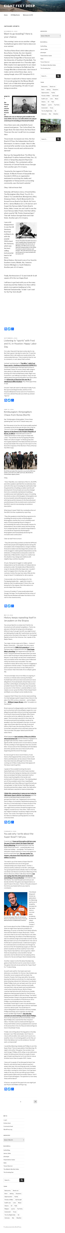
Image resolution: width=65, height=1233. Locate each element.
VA (55, 111)
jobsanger (43, 52)
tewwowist (44, 108)
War (50, 114)
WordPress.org (8, 1129)
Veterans (44, 114)
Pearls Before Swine (46, 55)
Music (56, 98)
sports (50, 105)
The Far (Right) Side (46, 111)
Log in (5, 1120)
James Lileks (44, 49)
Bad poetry (44, 86)
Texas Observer (45, 62)
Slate (41, 58)
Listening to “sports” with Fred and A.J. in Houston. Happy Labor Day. (20, 343)
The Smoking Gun (45, 68)
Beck (42, 89)
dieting (48, 89)
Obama (43, 101)
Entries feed (7, 1123)
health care (44, 98)
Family (53, 92)
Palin (52, 101)
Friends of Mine (45, 95)
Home (6, 15)
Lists (51, 98)
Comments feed (8, 1126)
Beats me (52, 86)
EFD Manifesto (15, 15)
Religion (43, 105)
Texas (51, 108)
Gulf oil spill (55, 95)
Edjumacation (45, 92)
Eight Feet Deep (19, 6)
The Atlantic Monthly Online (48, 65)
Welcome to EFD (28, 15)
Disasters (55, 89)
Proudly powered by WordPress (12, 1227)
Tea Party (56, 105)
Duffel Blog (43, 46)
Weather (55, 114)
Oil (48, 101)
